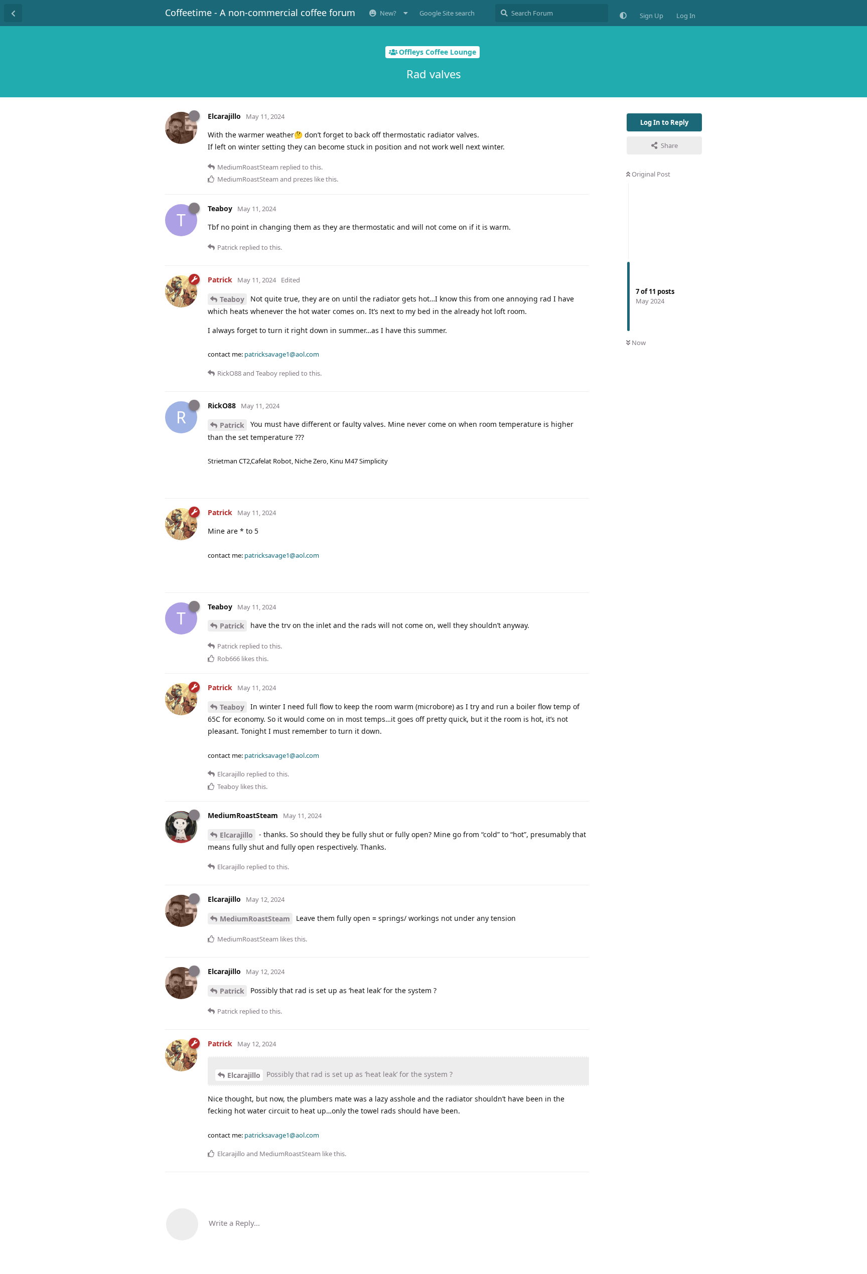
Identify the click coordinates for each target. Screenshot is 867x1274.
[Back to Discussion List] (13, 13)
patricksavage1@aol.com (281, 354)
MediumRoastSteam (255, 918)
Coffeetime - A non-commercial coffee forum (260, 13)
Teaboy (232, 299)
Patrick (232, 425)
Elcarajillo (236, 835)
